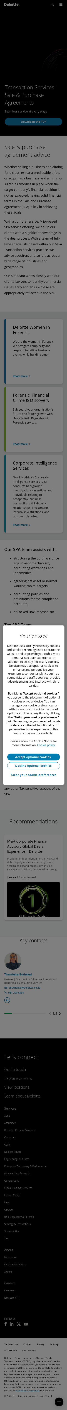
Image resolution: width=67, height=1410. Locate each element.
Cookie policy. (46, 745)
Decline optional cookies (33, 766)
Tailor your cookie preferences (33, 775)
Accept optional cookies (33, 757)
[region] (33, 705)
